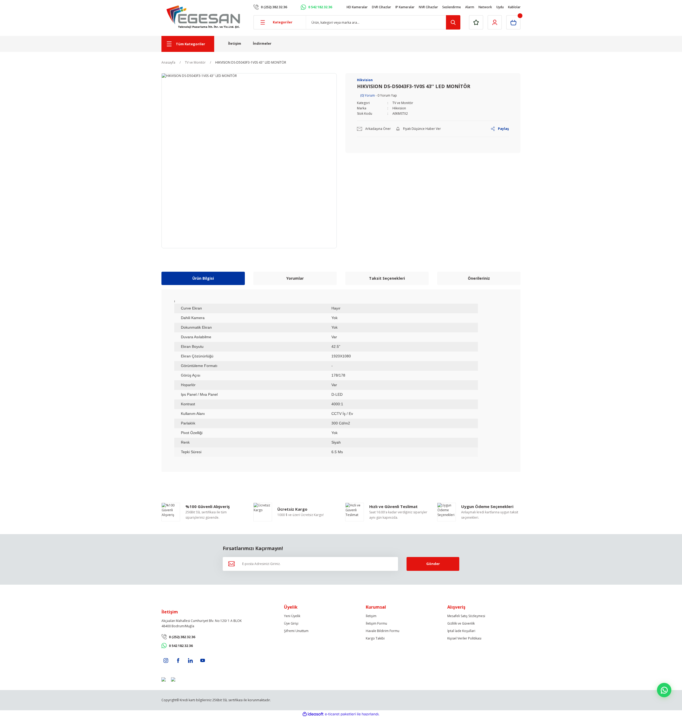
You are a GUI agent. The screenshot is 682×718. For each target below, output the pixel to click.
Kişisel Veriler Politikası (464, 638)
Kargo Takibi (375, 638)
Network (485, 7)
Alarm (469, 7)
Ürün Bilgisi (203, 278)
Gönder (433, 563)
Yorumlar (295, 278)
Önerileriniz (479, 278)
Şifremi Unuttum (296, 631)
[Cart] (513, 22)
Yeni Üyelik (292, 616)
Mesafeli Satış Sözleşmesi (466, 616)
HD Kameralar (357, 7)
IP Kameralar (405, 7)
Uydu (500, 7)
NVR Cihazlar (428, 7)
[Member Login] (495, 22)
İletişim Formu (376, 623)
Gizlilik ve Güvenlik (461, 623)
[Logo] (203, 16)
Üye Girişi (291, 623)
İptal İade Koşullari (461, 631)
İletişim (234, 43)
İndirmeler (262, 43)
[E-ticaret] (340, 714)
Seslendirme (451, 7)
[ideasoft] (313, 714)
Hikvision (399, 108)
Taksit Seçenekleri (387, 278)
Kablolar (514, 7)
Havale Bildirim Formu (382, 631)
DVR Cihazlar (381, 7)
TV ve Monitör (402, 103)
